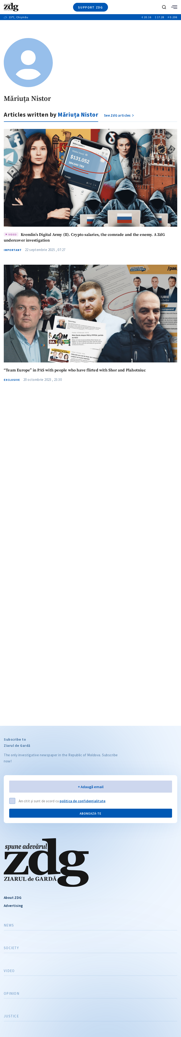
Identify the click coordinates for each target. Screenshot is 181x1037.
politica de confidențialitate (82, 801)
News (9, 925)
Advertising (13, 905)
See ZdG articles (117, 115)
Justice (11, 1016)
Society (11, 948)
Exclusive (12, 379)
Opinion (11, 993)
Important (13, 250)
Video (9, 971)
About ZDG (13, 897)
